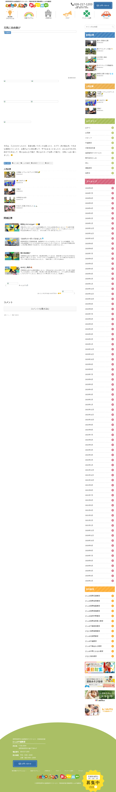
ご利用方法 (47, 770)
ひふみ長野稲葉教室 (92, 606)
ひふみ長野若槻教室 (92, 611)
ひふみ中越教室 (26, 163)
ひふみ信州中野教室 (92, 616)
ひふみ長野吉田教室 (92, 601)
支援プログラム (34, 770)
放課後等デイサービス (38, 163)
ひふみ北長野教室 (91, 636)
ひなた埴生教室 (91, 656)
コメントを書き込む (40, 309)
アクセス (80, 770)
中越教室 (8, 163)
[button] (113, 27)
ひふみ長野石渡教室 (92, 596)
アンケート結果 (69, 770)
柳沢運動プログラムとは (18, 770)
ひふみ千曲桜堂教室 (92, 626)
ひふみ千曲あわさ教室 (93, 646)
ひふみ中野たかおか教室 (94, 651)
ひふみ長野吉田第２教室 (94, 621)
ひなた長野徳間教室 (92, 631)
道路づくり (49, 163)
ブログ (57, 770)
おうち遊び (16, 163)
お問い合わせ (104, 5)
